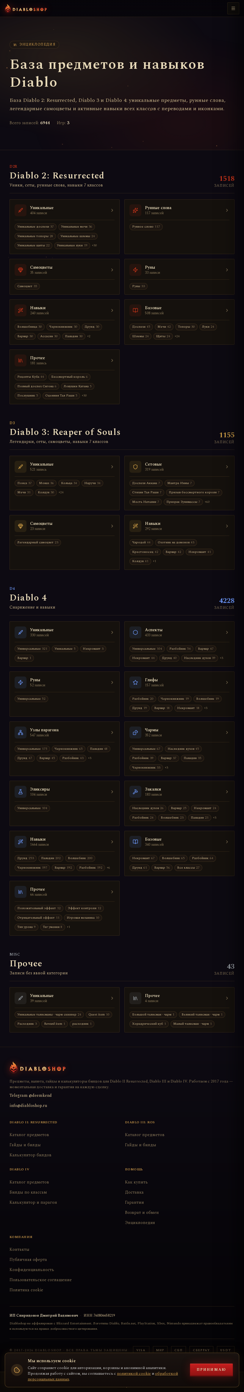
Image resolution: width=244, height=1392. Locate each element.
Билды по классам (28, 1192)
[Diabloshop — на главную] (26, 8)
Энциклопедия (140, 1223)
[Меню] (233, 8)
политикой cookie (134, 1374)
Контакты (19, 1249)
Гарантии (134, 1202)
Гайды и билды (25, 1145)
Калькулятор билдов (30, 1155)
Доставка (134, 1192)
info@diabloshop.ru (28, 1105)
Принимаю (211, 1370)
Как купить (136, 1182)
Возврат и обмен (142, 1212)
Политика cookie (26, 1290)
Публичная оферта (28, 1259)
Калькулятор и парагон (33, 1202)
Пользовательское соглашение (41, 1280)
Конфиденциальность (32, 1270)
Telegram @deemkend (31, 1095)
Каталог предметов (29, 1135)
